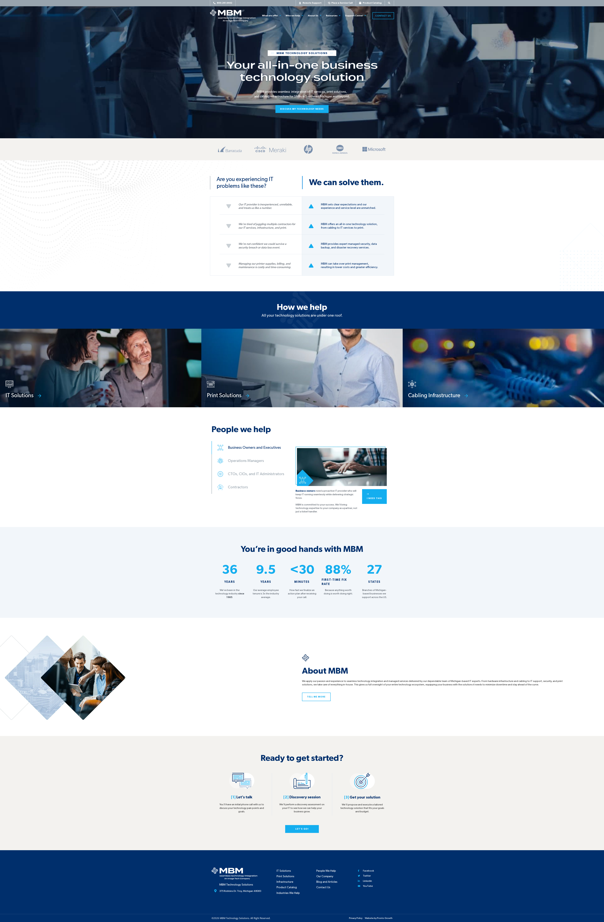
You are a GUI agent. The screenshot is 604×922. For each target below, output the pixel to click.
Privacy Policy (355, 918)
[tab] (251, 447)
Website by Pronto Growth (378, 918)
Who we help (293, 16)
